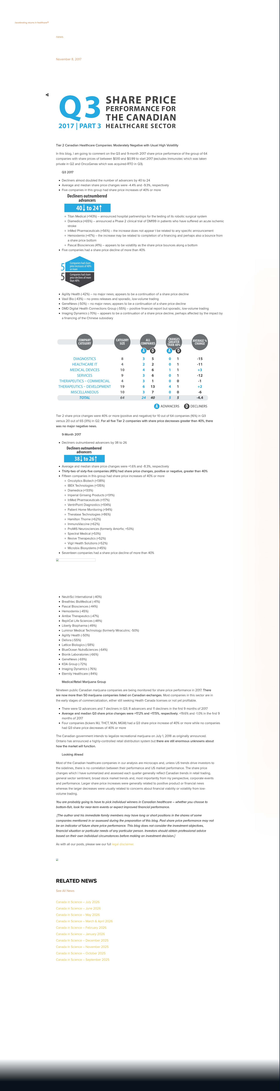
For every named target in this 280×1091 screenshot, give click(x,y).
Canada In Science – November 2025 (82, 946)
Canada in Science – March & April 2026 (84, 921)
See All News (65, 891)
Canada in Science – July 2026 (78, 902)
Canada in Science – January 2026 (80, 934)
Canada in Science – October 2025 (81, 953)
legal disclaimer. (123, 844)
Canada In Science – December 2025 (82, 940)
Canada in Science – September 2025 (82, 959)
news (59, 36)
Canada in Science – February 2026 (81, 927)
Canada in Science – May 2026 (78, 914)
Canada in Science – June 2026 (78, 908)
